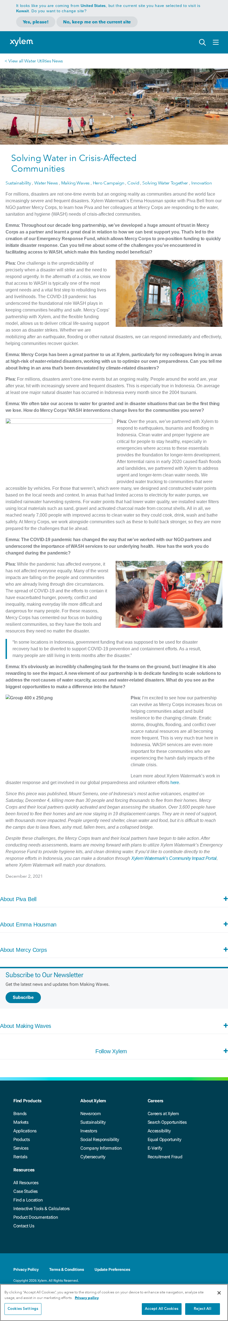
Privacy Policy (26, 1269)
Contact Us (23, 1225)
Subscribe (23, 997)
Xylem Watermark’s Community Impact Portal (174, 858)
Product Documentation (35, 1217)
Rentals (20, 1156)
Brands (20, 1113)
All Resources (26, 1182)
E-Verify (155, 1148)
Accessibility (159, 1130)
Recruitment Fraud (165, 1156)
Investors (88, 1130)
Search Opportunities (167, 1122)
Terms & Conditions (66, 1269)
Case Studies (25, 1191)
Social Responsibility (99, 1139)
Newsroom (90, 1113)
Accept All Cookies (162, 1309)
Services (20, 1148)
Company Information (101, 1148)
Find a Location (28, 1200)
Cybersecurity (92, 1156)
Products (21, 1139)
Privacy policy (87, 1297)
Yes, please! (36, 22)
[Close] (219, 1293)
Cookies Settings (23, 1309)
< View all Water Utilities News (33, 61)
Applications (25, 1130)
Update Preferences (112, 1269)
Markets (21, 1122)
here (174, 782)
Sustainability (93, 1122)
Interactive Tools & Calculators (41, 1208)
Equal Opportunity (164, 1139)
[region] (114, 1302)
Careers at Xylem (163, 1113)
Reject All (202, 1309)
